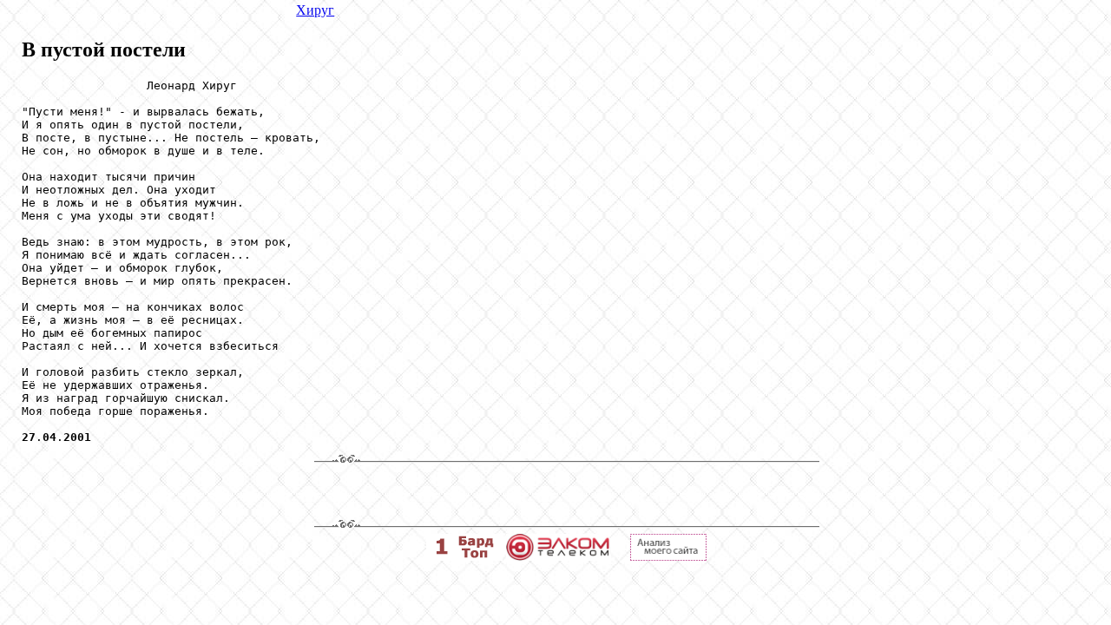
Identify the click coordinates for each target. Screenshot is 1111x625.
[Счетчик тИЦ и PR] (668, 556)
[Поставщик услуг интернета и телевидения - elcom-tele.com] (557, 556)
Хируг (315, 10)
